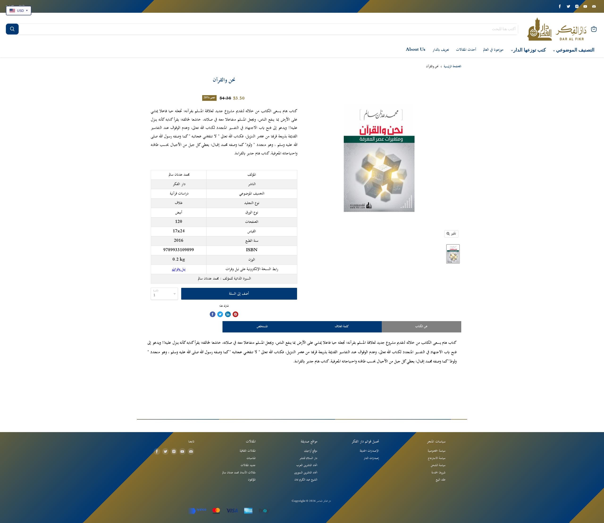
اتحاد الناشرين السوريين (305, 473)
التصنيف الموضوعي (575, 50)
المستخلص (262, 326)
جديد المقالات (248, 465)
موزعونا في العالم (493, 49)
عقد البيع (440, 480)
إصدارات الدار (371, 458)
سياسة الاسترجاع (436, 458)
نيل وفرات (178, 269)
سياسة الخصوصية (436, 451)
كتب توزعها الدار (529, 50)
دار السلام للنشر (308, 458)
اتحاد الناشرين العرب (306, 465)
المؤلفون (252, 480)
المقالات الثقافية (248, 451)
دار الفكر (179, 184)
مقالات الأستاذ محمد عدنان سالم (239, 473)
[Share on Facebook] (212, 314)
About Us (415, 49)
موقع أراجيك (310, 451)
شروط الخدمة (438, 473)
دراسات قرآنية (179, 193)
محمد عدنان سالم (179, 174)
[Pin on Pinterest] (235, 314)
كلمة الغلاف (342, 326)
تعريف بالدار (440, 49)
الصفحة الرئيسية (452, 66)
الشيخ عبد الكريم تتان (305, 480)
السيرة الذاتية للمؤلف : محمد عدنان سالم (224, 278)
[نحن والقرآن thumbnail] (453, 254)
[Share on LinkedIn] (228, 314)
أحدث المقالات (466, 49)
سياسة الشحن (438, 465)
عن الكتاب (421, 326)
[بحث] (12, 29)
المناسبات (251, 458)
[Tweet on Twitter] (220, 314)
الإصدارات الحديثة (369, 451)
